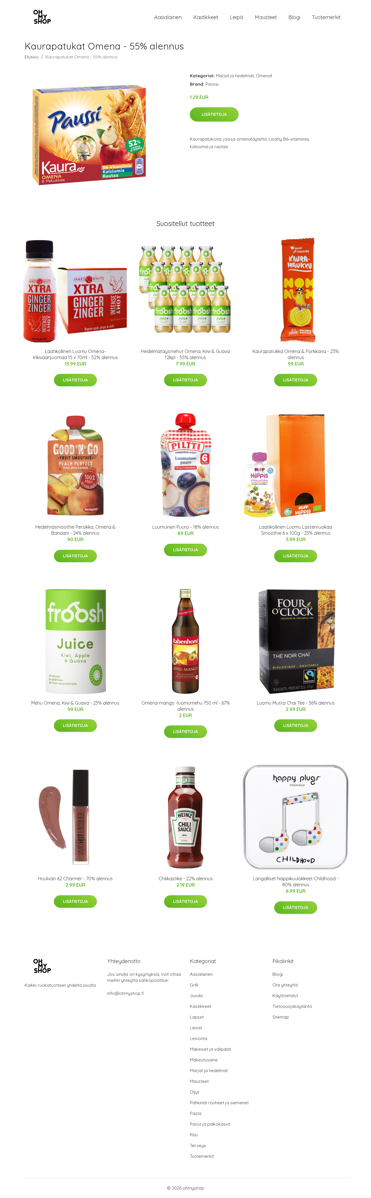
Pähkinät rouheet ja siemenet (219, 1102)
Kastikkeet (205, 17)
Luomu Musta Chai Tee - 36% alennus (296, 703)
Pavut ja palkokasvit (210, 1124)
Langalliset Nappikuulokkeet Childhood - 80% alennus (296, 882)
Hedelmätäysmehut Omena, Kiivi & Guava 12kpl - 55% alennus (185, 354)
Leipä (236, 17)
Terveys (198, 1145)
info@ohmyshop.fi (125, 993)
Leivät (196, 1027)
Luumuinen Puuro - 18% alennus (185, 527)
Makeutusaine (204, 1060)
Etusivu (32, 57)
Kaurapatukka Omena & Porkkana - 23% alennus (295, 354)
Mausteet (266, 17)
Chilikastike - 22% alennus (186, 878)
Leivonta (198, 1038)
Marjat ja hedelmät (235, 75)
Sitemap (280, 1017)
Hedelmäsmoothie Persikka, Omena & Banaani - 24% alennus (75, 530)
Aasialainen (168, 17)
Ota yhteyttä (285, 985)
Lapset (197, 1017)
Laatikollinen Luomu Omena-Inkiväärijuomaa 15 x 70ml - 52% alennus (75, 354)
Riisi (194, 1135)
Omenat (264, 75)
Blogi (294, 17)
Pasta (195, 1113)
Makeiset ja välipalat (210, 1049)
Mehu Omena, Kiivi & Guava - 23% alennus (75, 703)
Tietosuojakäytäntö (292, 1006)
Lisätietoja (214, 114)
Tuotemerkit (326, 17)
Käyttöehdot (285, 995)
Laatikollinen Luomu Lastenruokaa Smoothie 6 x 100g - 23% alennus (295, 530)
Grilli (194, 985)
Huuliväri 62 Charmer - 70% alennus (75, 878)
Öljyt (194, 1092)
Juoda (196, 995)
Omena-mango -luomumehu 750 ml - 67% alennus (185, 706)
